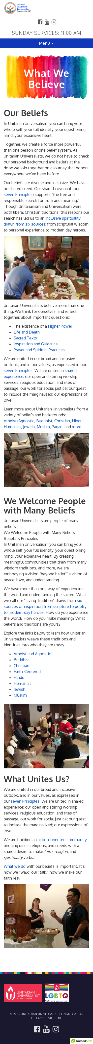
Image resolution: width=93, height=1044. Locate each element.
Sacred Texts (25, 338)
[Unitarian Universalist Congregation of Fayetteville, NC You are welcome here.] (46, 8)
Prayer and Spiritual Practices (39, 349)
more (76, 426)
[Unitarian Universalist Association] (24, 993)
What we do (15, 866)
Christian (62, 420)
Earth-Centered (27, 671)
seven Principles (18, 194)
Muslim (43, 426)
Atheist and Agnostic (32, 653)
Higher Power (60, 326)
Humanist (12, 426)
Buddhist (44, 420)
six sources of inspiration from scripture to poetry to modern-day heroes (45, 606)
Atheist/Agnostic (19, 420)
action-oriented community (62, 839)
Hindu (77, 420)
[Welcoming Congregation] (57, 993)
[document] (46, 507)
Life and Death (27, 332)
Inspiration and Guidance (36, 343)
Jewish (29, 426)
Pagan (57, 426)
